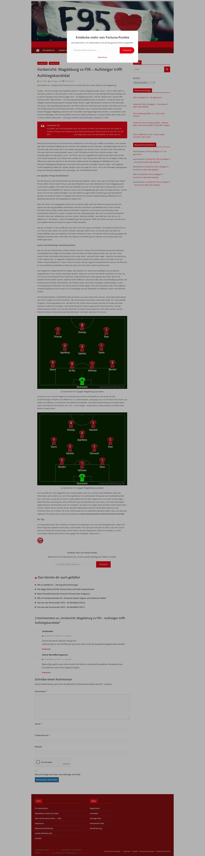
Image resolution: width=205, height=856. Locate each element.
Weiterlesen (102, 57)
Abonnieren (127, 50)
